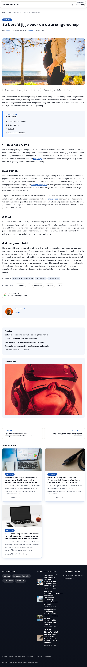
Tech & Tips (20, 580)
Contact (30, 657)
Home (4, 12)
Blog (9, 12)
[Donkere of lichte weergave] (72, 4)
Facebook (20, 285)
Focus (46, 90)
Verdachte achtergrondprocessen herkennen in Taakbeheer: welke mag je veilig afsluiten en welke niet (21, 479)
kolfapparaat (52, 199)
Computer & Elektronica (21, 576)
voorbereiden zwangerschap (23, 278)
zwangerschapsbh (39, 185)
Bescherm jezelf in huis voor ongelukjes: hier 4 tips (24, 342)
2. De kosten (13, 125)
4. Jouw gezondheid (16, 132)
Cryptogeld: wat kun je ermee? (17, 350)
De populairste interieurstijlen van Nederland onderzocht (27, 346)
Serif (68, 90)
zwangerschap (54, 278)
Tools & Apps (8, 580)
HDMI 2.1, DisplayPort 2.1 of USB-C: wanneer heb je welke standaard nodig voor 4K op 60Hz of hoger (63, 479)
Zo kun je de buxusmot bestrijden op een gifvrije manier (26, 335)
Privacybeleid (20, 657)
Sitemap (48, 657)
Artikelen (7, 20)
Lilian (8, 30)
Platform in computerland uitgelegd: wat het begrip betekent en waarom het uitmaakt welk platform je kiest (22, 536)
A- (20, 90)
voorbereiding (40, 278)
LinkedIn (50, 285)
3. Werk (11, 129)
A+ (27, 90)
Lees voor (10, 90)
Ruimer (36, 90)
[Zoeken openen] (77, 4)
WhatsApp (38, 285)
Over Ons (39, 657)
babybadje (37, 159)
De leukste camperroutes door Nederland (21, 339)
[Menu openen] (82, 4)
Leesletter (57, 90)
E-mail (60, 285)
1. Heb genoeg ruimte (17, 121)
